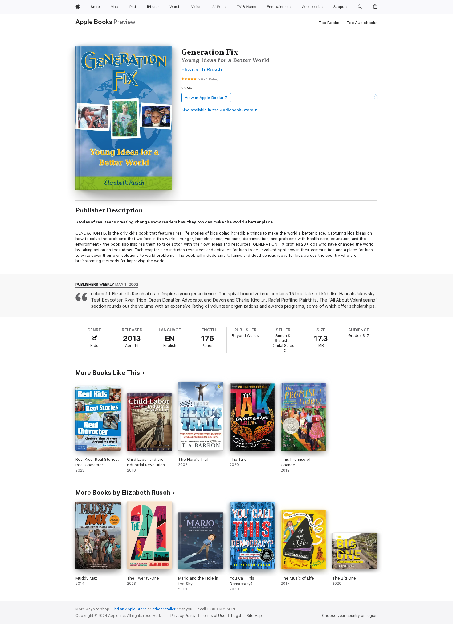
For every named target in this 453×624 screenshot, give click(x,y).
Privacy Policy (182, 616)
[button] (360, 7)
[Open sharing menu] (376, 97)
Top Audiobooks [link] (362, 22)
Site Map (254, 616)
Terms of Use (213, 616)
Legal (236, 616)
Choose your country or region (349, 616)
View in (204, 97)
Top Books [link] (329, 22)
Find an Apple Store (129, 609)
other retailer (164, 609)
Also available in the (217, 110)
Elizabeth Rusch (201, 69)
